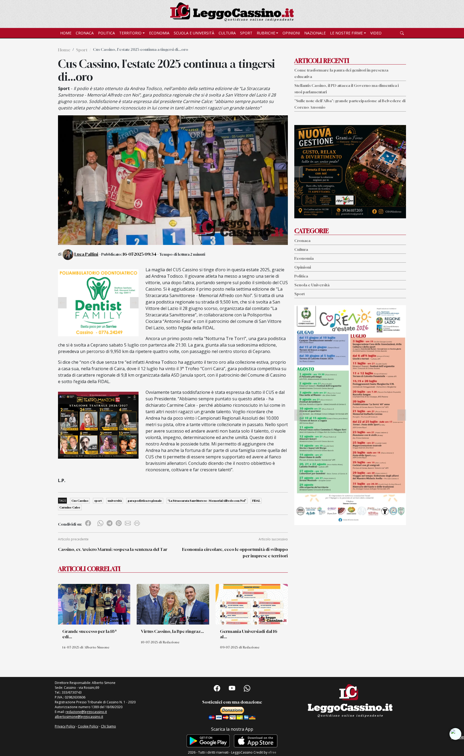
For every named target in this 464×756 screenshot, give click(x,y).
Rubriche (266, 32)
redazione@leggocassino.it (86, 711)
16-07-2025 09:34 (140, 254)
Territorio (130, 32)
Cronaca (85, 32)
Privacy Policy (65, 726)
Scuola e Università (194, 32)
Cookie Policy (88, 726)
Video (376, 32)
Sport (246, 32)
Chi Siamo (108, 726)
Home (65, 32)
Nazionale (315, 32)
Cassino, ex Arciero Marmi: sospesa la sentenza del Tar (112, 549)
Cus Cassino (79, 500)
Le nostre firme (346, 32)
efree (272, 752)
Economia (159, 32)
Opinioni (291, 32)
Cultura (227, 32)
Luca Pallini (86, 254)
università (115, 500)
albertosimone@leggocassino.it (79, 716)
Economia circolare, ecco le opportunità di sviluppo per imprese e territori (235, 552)
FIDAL (256, 500)
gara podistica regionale (145, 500)
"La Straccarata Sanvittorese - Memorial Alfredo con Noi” (207, 500)
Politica (106, 32)
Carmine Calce (69, 507)
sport (98, 500)
